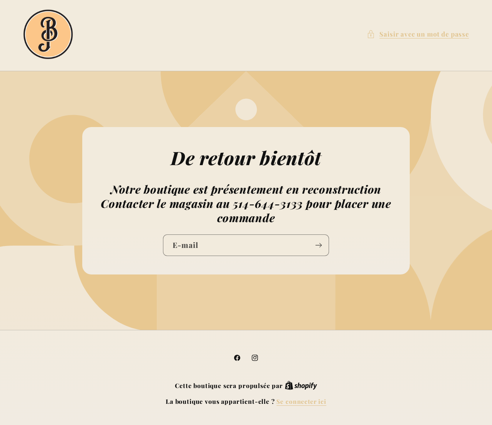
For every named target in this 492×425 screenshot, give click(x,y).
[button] (418, 34)
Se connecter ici (301, 401)
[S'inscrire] (318, 245)
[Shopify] (301, 385)
